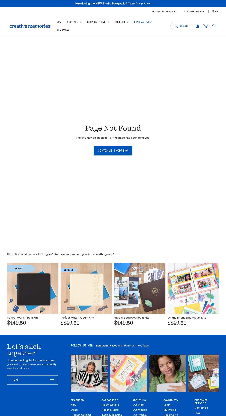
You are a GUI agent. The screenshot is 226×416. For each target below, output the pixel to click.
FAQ (197, 412)
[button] (214, 26)
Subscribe (54, 380)
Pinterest (130, 345)
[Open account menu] (198, 26)
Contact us (201, 407)
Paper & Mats (110, 409)
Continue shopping (113, 150)
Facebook (116, 345)
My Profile (169, 409)
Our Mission (140, 409)
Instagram (102, 345)
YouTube (143, 345)
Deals (74, 409)
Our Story (138, 404)
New (73, 404)
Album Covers (110, 404)
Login (166, 404)
